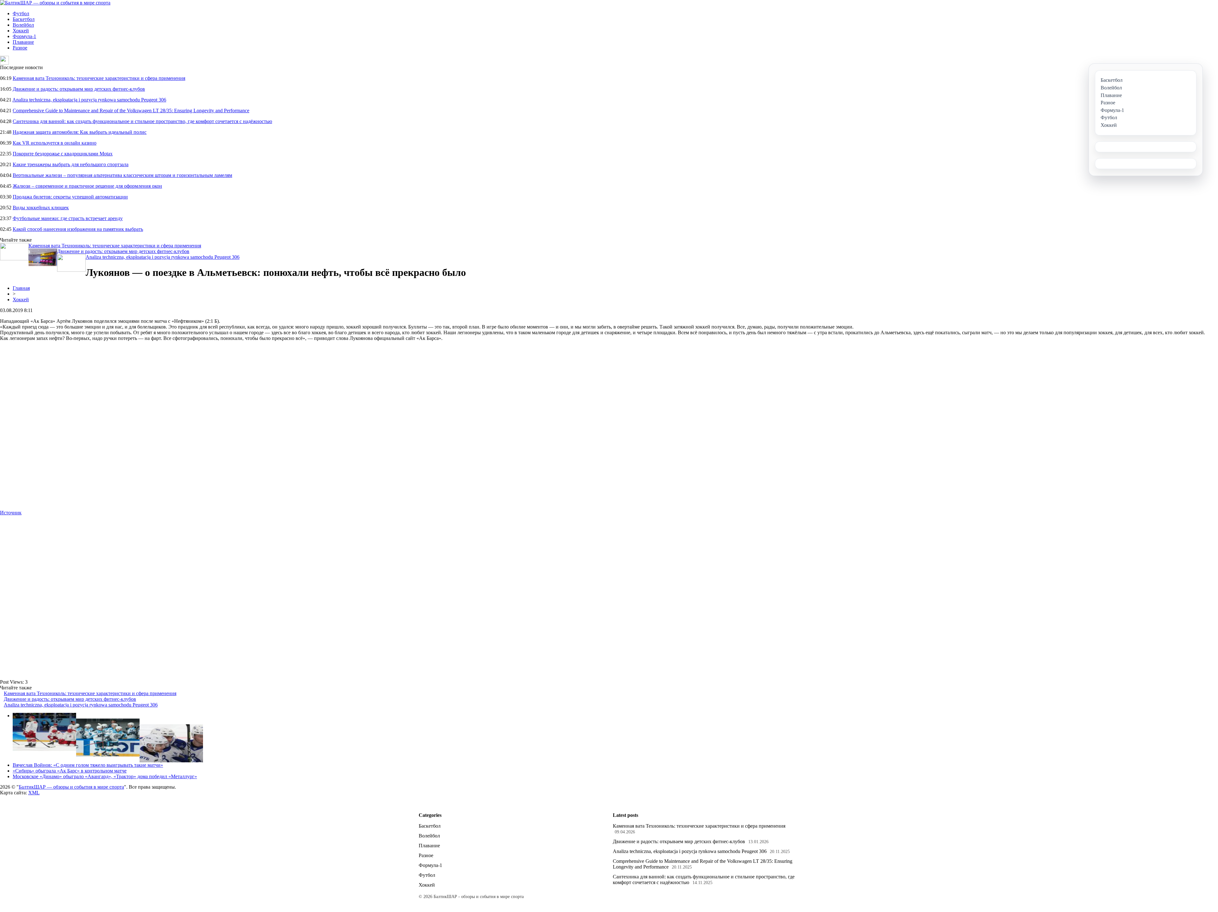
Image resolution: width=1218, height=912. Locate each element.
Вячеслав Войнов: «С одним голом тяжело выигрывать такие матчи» (88, 765)
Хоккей (21, 30)
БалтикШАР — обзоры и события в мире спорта (71, 787)
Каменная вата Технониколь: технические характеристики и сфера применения (99, 78)
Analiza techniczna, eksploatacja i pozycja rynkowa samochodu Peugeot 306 (89, 99)
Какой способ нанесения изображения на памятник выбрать (78, 229)
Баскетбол (24, 19)
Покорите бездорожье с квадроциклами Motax (63, 153)
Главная (21, 288)
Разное (20, 47)
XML (34, 792)
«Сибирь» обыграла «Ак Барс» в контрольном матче (70, 770)
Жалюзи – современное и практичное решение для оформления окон (87, 186)
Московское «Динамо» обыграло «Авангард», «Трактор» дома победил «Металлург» (105, 776)
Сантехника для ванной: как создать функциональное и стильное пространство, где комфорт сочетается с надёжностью (142, 121)
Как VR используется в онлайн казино (54, 143)
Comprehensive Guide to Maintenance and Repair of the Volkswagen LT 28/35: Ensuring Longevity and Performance (131, 110)
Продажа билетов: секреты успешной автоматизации (70, 196)
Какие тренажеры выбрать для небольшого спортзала (70, 164)
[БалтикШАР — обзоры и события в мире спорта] (55, 2)
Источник (11, 512)
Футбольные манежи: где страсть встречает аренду (68, 218)
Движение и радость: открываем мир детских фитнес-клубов (79, 89)
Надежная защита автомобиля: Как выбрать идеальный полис (80, 132)
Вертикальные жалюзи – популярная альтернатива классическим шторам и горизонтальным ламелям (122, 175)
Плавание (23, 42)
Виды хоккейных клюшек (41, 207)
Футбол (21, 13)
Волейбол (23, 25)
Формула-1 (24, 36)
